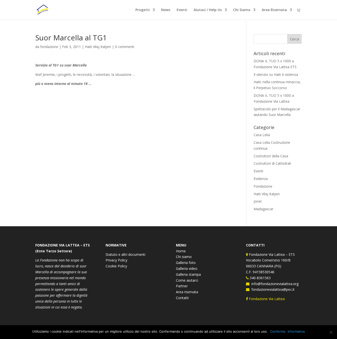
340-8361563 (260, 277)
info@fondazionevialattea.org (274, 283)
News (165, 10)
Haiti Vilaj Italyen (98, 46)
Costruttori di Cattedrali (272, 163)
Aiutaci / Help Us (208, 10)
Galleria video (186, 268)
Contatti (182, 297)
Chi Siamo (241, 10)
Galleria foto (186, 262)
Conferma (277, 331)
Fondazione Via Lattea (267, 298)
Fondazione (263, 186)
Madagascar (263, 209)
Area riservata (187, 292)
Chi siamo (184, 256)
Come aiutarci (187, 280)
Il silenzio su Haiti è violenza (276, 74)
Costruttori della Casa (271, 156)
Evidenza (261, 178)
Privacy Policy (116, 260)
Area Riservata (274, 10)
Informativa (296, 331)
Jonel (258, 201)
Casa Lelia (262, 134)
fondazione (49, 46)
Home (181, 251)
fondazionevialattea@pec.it (272, 289)
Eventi (182, 10)
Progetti (142, 10)
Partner (182, 286)
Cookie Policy (116, 266)
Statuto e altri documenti (125, 254)
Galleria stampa (188, 274)
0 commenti (124, 46)
